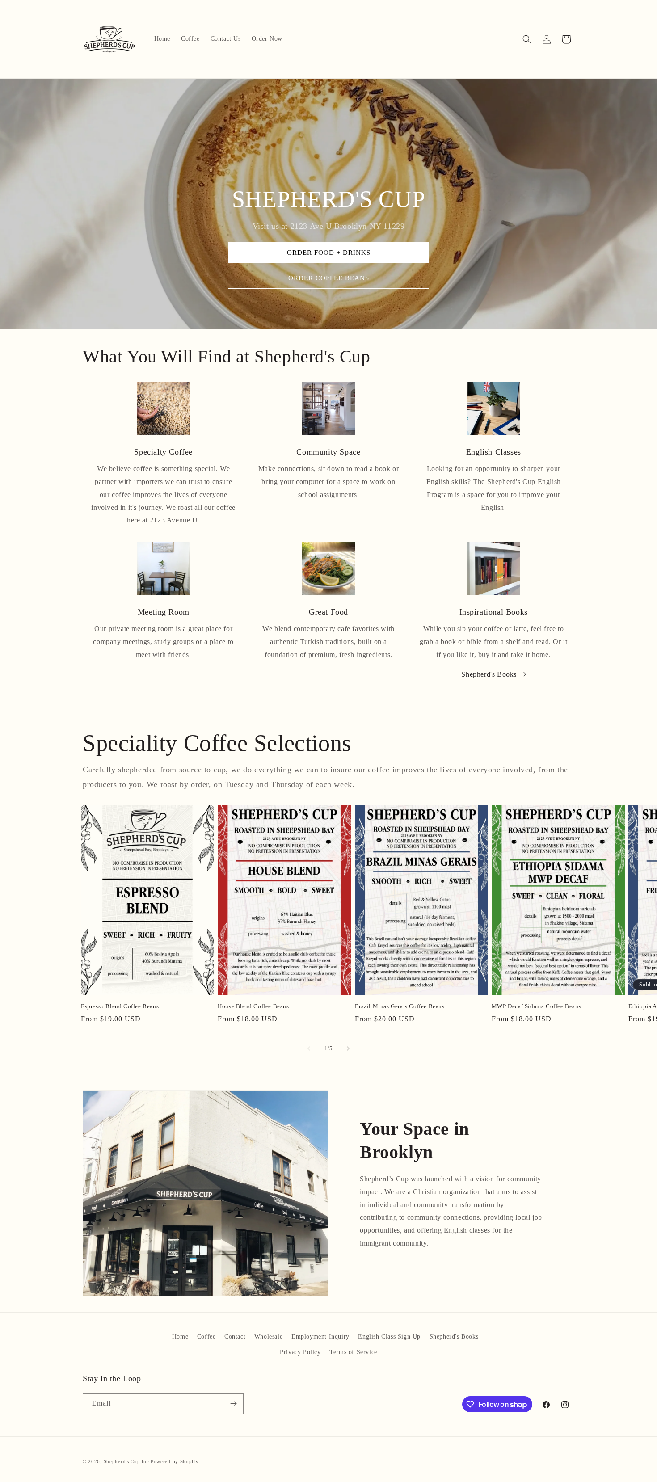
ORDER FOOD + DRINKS (329, 253)
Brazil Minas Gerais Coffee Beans (400, 1006)
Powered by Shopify (175, 1461)
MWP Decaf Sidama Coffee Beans (536, 1006)
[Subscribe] (233, 1403)
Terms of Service (353, 1352)
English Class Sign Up (389, 1336)
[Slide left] (309, 1048)
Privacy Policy (300, 1352)
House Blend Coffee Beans (253, 1006)
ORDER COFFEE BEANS (328, 278)
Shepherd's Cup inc (126, 1461)
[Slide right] (348, 1048)
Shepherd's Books (489, 674)
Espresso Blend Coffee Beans (120, 1006)
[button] (527, 39)
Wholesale (268, 1336)
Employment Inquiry (320, 1336)
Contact (234, 1336)
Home (180, 1336)
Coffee (206, 1336)
